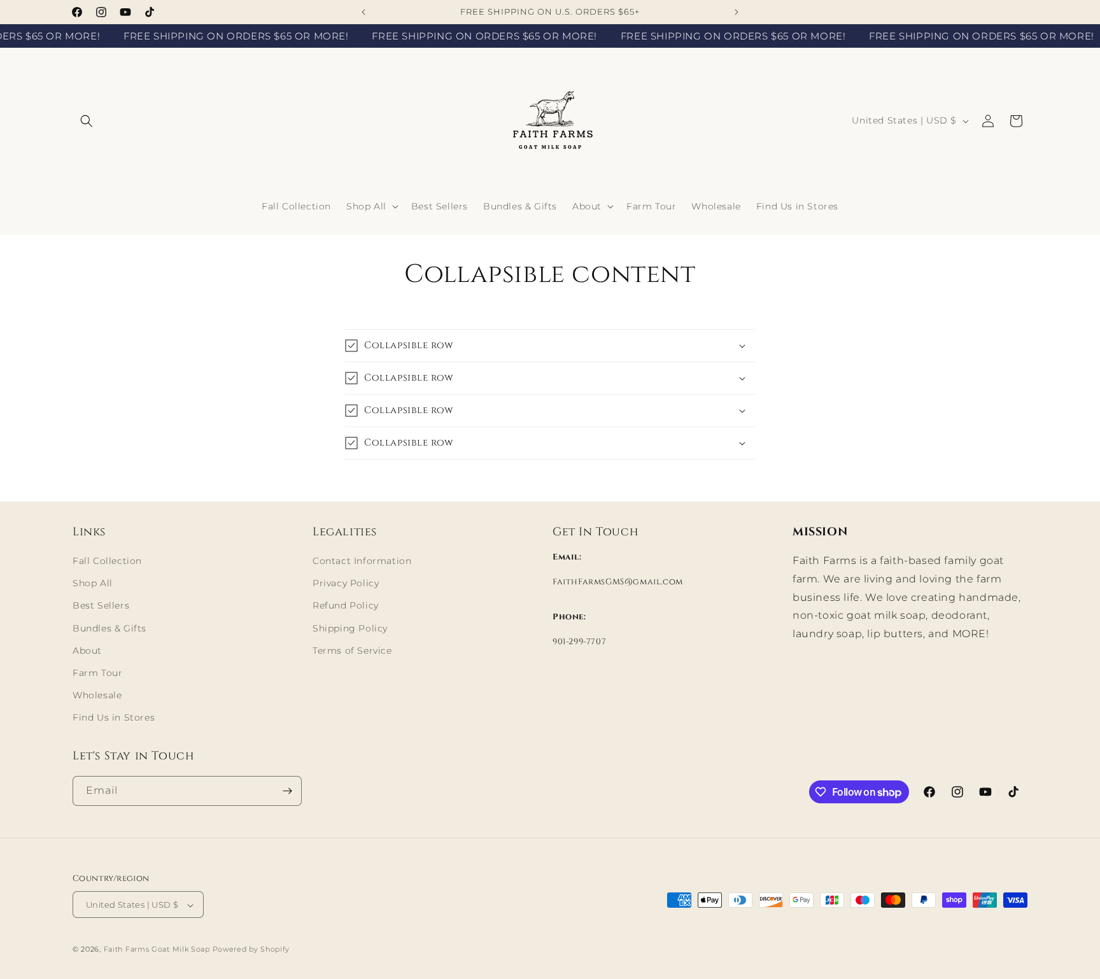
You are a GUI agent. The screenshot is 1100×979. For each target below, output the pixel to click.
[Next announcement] (737, 12)
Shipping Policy (350, 628)
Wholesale (97, 695)
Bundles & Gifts (109, 628)
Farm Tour (97, 673)
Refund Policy (346, 606)
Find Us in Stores (114, 718)
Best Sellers (101, 606)
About (87, 650)
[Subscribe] (287, 791)
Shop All (93, 583)
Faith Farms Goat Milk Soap (157, 949)
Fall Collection (107, 561)
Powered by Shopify (251, 949)
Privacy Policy (346, 583)
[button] (87, 121)
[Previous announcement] (363, 12)
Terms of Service (352, 650)
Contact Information (362, 561)
